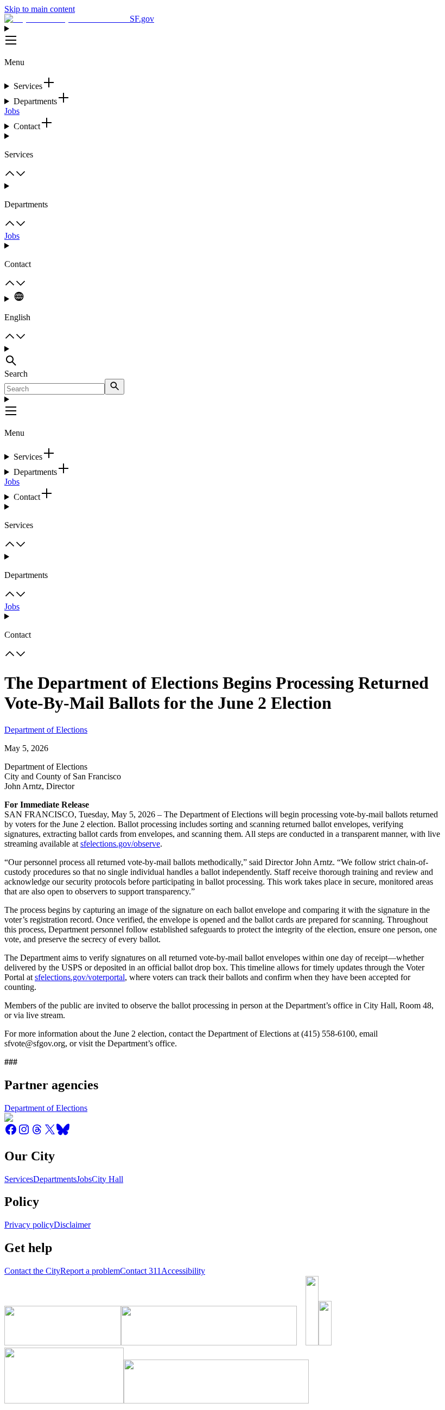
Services (18, 1179)
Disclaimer (72, 1224)
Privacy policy (29, 1224)
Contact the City (32, 1270)
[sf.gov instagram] (23, 1133)
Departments (55, 1179)
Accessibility (183, 1270)
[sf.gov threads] (36, 1133)
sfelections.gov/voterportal (80, 977)
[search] (114, 387)
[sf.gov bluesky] (62, 1133)
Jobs (12, 111)
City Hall (107, 1179)
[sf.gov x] (49, 1133)
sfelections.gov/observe (120, 843)
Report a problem (90, 1270)
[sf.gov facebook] (10, 1133)
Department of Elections (45, 729)
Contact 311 (140, 1270)
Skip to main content (39, 9)
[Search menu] (222, 356)
